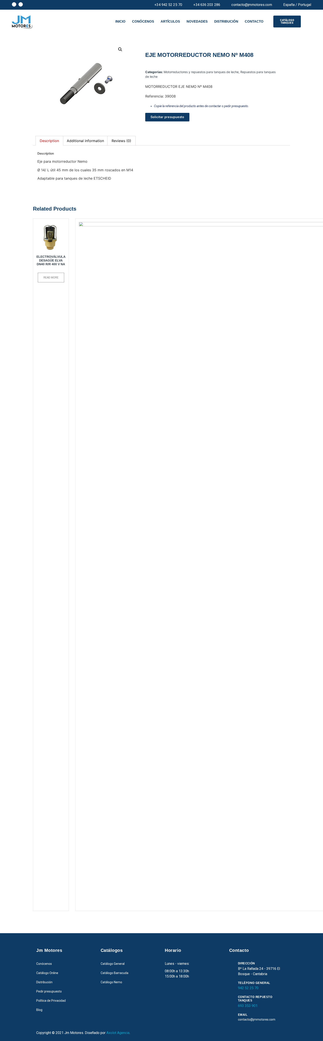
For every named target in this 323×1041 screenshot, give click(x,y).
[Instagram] (20, 4)
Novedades (197, 21)
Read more (51, 277)
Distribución (226, 21)
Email (243, 1014)
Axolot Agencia (117, 1033)
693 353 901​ (248, 1006)
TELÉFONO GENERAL (254, 983)
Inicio (120, 21)
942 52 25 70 (248, 988)
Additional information (85, 141)
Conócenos (143, 21)
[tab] (49, 141)
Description (49, 141)
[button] (287, 21)
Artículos (170, 21)
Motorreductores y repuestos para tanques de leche (201, 72)
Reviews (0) (121, 141)
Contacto (254, 21)
